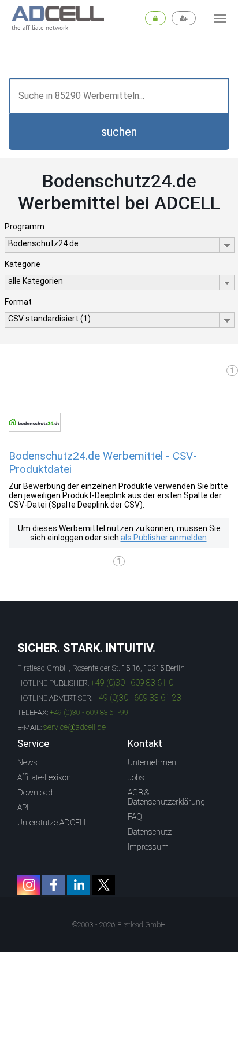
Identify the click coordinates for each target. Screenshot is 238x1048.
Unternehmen (152, 762)
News (27, 762)
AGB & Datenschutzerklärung (166, 797)
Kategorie (22, 264)
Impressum (148, 846)
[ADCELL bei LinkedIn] (78, 885)
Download (35, 792)
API (22, 807)
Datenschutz (150, 831)
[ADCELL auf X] (103, 885)
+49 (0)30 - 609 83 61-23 (137, 697)
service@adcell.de (74, 727)
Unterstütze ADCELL (52, 822)
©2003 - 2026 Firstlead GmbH (119, 925)
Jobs (136, 777)
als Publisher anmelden (164, 537)
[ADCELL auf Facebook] (53, 885)
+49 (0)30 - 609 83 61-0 (132, 682)
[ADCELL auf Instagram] (28, 885)
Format (18, 301)
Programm (24, 226)
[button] (119, 132)
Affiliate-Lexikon (44, 777)
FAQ (135, 816)
